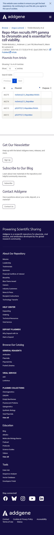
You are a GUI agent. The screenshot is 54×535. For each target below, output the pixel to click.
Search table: (7, 75)
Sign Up (7, 160)
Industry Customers (10, 289)
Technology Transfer (10, 300)
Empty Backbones (9, 399)
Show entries (12, 68)
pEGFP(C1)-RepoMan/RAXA (26, 108)
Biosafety (6, 278)
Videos (5, 453)
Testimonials (7, 267)
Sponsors (6, 270)
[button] (50, 17)
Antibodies (6, 355)
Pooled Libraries (9, 366)
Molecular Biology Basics (12, 438)
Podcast (6, 442)
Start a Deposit (8, 337)
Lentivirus (6, 381)
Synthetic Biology (9, 410)
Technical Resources (10, 318)
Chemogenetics (8, 392)
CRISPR (5, 396)
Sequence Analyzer (10, 474)
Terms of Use (8, 522)
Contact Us (8, 207)
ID (4, 88)
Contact (6, 519)
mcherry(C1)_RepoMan (24, 101)
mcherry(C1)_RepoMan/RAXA (27, 95)
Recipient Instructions (11, 296)
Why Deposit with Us (10, 333)
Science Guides (8, 449)
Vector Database (9, 477)
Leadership (7, 263)
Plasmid (18, 88)
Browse (5, 28)
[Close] (49, 3)
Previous (7, 81)
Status (19, 522)
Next (20, 81)
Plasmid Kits (7, 362)
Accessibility (42, 519)
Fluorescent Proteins (10, 403)
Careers (5, 285)
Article (14, 52)
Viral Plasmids (8, 414)
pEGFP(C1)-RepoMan (24, 115)
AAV (4, 377)
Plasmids (6, 358)
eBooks (5, 435)
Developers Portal (9, 481)
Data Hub (6, 470)
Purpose (45, 88)
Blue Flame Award (9, 281)
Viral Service (7, 322)
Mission (6, 259)
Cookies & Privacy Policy (23, 519)
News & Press (8, 292)
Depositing (7, 311)
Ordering (6, 315)
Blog (4, 431)
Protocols (6, 446)
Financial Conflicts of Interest (13, 274)
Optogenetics (8, 407)
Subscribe (8, 183)
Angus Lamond (18, 28)
